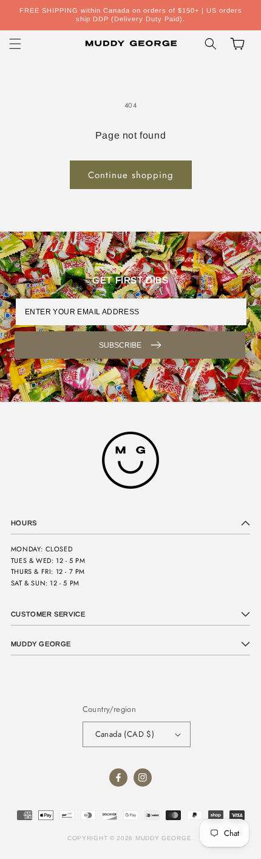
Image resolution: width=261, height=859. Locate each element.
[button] (15, 44)
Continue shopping (131, 175)
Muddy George (163, 838)
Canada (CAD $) (125, 734)
